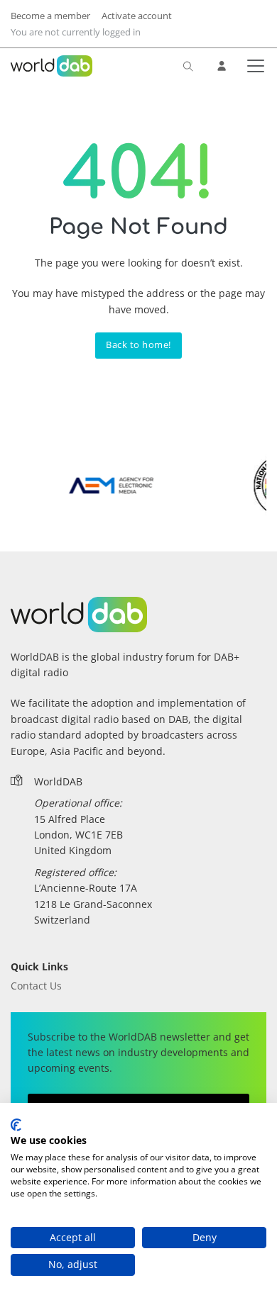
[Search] (188, 66)
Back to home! (138, 345)
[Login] (222, 66)
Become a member (50, 15)
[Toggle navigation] (252, 65)
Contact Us (36, 985)
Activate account (137, 15)
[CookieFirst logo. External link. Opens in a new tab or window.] (16, 1125)
